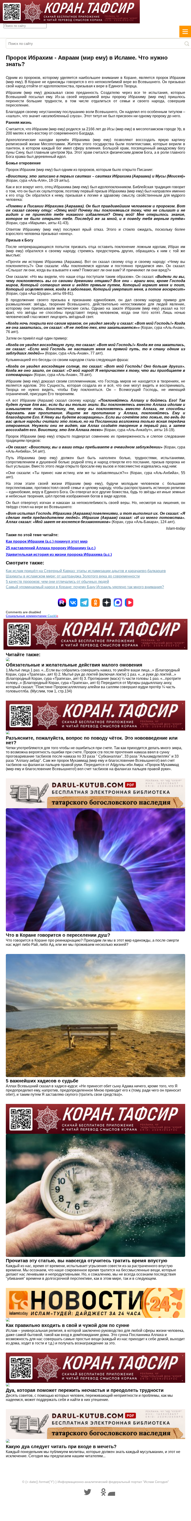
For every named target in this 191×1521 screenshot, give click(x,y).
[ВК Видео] (129, 602)
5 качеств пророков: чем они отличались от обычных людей (57, 582)
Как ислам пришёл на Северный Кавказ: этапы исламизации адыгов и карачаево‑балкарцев (86, 571)
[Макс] (118, 602)
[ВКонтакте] (73, 602)
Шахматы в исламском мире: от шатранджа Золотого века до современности (73, 576)
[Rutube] (62, 602)
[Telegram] (84, 602)
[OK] (95, 602)
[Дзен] (106, 602)
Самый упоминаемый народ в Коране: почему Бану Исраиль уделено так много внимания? (85, 587)
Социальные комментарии (32, 616)
